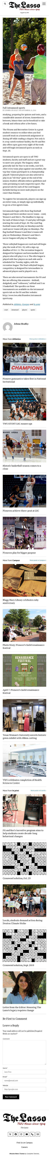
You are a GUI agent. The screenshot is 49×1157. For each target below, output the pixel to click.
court (6, 310)
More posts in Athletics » (38, 339)
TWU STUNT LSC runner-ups (17, 423)
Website (5, 1085)
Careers (24, 1147)
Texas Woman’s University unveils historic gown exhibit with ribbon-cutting (24, 736)
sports (33, 310)
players (24, 310)
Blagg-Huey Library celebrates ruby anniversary (20, 601)
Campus (25, 304)
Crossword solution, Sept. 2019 (18, 965)
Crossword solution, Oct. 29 (17, 878)
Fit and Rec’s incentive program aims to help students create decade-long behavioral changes (23, 833)
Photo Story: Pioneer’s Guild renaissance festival (23, 646)
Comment (6, 1039)
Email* (5, 1077)
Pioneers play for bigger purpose (19, 552)
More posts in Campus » (38, 560)
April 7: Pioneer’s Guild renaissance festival (21, 691)
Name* (5, 1068)
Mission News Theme (17, 1153)
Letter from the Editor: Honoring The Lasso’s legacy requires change (22, 1009)
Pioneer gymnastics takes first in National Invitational (24, 380)
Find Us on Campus (25, 1142)
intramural (15, 310)
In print (37, 304)
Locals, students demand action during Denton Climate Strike (22, 922)
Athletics (17, 304)
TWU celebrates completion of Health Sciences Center (22, 781)
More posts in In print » (38, 790)
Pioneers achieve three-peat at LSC (21, 510)
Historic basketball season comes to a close (22, 467)
